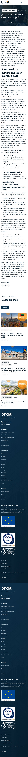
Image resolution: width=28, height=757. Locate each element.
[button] (21, 2)
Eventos (3, 497)
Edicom (3, 464)
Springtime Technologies (7, 480)
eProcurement (4, 443)
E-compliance (4, 440)
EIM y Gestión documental (7, 437)
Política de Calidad (5, 561)
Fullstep (3, 470)
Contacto (3, 499)
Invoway (3, 475)
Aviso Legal (4, 563)
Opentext (3, 456)
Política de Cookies (5, 566)
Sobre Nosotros (5, 491)
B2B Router (4, 462)
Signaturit (3, 472)
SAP (2, 453)
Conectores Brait (5, 445)
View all (5, 307)
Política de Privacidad (6, 569)
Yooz (2, 483)
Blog (2, 494)
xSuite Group (4, 478)
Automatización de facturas (7, 432)
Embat (2, 467)
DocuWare (3, 459)
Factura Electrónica (5, 435)
